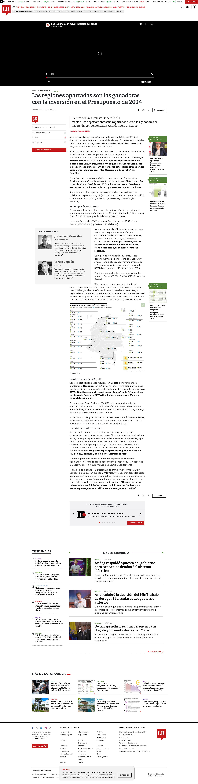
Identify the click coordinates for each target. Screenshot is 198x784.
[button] (73, 514)
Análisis (99, 732)
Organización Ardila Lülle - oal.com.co (156, 775)
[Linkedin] (148, 110)
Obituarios (82, 754)
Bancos (145, 699)
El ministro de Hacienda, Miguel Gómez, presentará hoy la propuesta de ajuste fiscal (47, 607)
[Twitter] (143, 110)
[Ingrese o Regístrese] (194, 6)
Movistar (97, 11)
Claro (89, 11)
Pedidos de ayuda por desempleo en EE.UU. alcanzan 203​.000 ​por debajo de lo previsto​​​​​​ (61, 687)
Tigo (104, 11)
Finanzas (63, 749)
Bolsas (38, 559)
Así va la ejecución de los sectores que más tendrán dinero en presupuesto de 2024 (157, 204)
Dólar (110, 11)
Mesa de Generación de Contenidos (132, 732)
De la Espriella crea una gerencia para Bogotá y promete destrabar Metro (125, 629)
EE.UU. (53, 681)
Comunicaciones (41, 586)
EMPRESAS (41, 7)
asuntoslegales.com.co (40, 775)
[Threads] (51, 728)
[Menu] (14, 7)
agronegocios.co (57, 775)
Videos (80, 762)
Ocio (99, 754)
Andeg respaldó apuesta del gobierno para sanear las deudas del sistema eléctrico (125, 567)
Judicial (54, 699)
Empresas (63, 746)
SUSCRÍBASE (191, 2)
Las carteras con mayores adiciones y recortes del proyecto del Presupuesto (108, 687)
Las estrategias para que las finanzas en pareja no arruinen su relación (154, 704)
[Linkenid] (42, 728)
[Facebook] (138, 110)
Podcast (63, 757)
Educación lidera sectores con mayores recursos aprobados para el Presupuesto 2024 (157, 312)
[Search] (180, 7)
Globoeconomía (103, 749)
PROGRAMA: (41, 91)
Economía (100, 740)
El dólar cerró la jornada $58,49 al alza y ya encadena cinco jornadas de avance (48, 563)
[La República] (6, 10)
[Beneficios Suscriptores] (187, 6)
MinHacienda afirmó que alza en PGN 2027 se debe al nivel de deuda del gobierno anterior (48, 638)
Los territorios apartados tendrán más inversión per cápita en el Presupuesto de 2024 (157, 165)
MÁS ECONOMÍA (154, 652)
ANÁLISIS (90, 7)
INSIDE (142, 7)
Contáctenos (124, 738)
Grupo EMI (118, 11)
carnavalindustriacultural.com (43, 777)
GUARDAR (161, 110)
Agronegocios (65, 732)
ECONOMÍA (30, 7)
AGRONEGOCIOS (77, 7)
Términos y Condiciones (128, 743)
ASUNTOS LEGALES (103, 7)
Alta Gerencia (83, 732)
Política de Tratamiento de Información (133, 746)
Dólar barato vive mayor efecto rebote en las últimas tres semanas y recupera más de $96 (49, 623)
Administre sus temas (43, 150)
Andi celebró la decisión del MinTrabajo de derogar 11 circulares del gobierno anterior (127, 599)
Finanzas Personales (85, 749)
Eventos (100, 746)
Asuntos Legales (66, 735)
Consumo (63, 740)
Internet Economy (66, 754)
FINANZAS (20, 7)
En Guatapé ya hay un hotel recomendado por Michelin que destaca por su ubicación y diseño (108, 706)
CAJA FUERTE (118, 7)
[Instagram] (46, 728)
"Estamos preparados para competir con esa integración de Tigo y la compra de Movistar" (47, 591)
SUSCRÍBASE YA (136, 523)
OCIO (50, 7)
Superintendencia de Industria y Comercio (135, 751)
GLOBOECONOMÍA (61, 7)
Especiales (82, 746)
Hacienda (38, 572)
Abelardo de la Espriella (76, 11)
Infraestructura (83, 751)
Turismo (100, 699)
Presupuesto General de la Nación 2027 (50, 11)
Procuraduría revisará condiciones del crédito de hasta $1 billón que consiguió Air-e (62, 705)
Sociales (63, 762)
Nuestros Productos (126, 735)
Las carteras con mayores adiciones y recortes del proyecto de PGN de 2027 (47, 577)
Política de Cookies (106, 777)
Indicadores (64, 751)
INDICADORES (132, 7)
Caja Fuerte (82, 735)
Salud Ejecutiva (102, 757)
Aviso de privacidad (126, 740)
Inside (99, 751)
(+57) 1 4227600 (38, 738)
